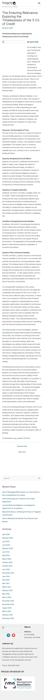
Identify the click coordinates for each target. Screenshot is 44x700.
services (19, 367)
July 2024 (5, 552)
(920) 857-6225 (13, 665)
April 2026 (6, 534)
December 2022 (8, 573)
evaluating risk (7, 333)
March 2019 (6, 611)
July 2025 (5, 541)
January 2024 (7, 562)
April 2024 (6, 555)
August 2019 (6, 608)
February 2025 (7, 548)
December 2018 (8, 618)
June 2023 (6, 569)
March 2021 (6, 587)
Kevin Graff (34, 42)
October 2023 (7, 566)
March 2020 (6, 597)
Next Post (22, 452)
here (28, 438)
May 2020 (6, 594)
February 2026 (7, 538)
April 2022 (6, 580)
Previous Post (22, 446)
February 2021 (7, 590)
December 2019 (8, 601)
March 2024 (6, 559)
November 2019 (8, 604)
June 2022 (6, 576)
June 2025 (6, 545)
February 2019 (7, 615)
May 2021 (5, 583)
